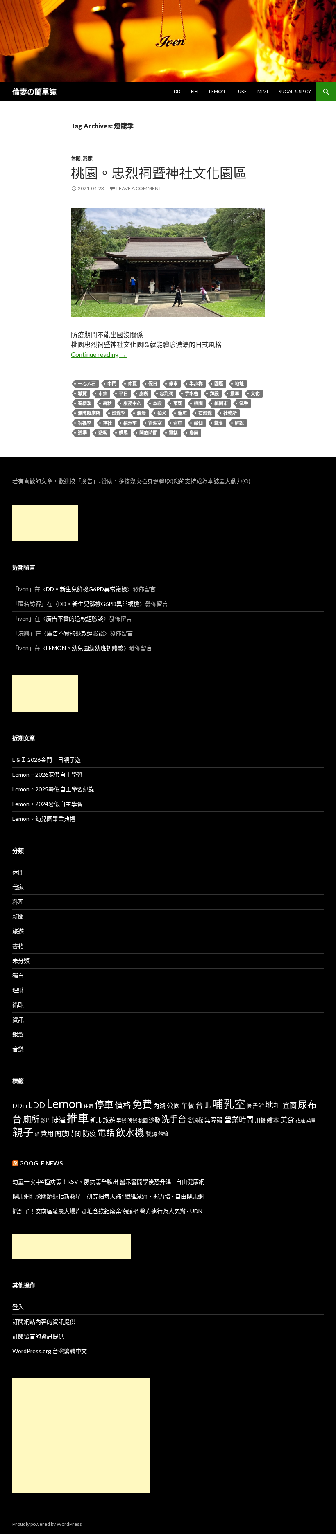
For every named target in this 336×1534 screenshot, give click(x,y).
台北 (203, 1105)
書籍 (18, 945)
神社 (107, 423)
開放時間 (148, 432)
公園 (173, 1105)
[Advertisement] (45, 523)
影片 (45, 1120)
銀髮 (18, 1034)
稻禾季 (130, 423)
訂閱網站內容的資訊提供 (43, 1321)
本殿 (157, 403)
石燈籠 (205, 413)
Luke (241, 91)
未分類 (21, 960)
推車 (234, 393)
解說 (239, 423)
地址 (239, 383)
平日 (123, 393)
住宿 (88, 1106)
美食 (287, 1119)
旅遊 (18, 931)
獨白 (18, 975)
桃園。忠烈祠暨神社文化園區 (159, 172)
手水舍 (191, 393)
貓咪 (18, 1004)
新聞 (18, 916)
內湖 (159, 1105)
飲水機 (130, 1132)
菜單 (311, 1120)
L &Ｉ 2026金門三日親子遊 (46, 759)
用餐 (260, 1120)
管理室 (155, 423)
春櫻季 (84, 403)
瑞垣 (182, 413)
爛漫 (141, 413)
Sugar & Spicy (295, 91)
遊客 (102, 432)
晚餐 (132, 1120)
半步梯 (196, 383)
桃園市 (221, 403)
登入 (18, 1306)
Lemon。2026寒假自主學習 (47, 774)
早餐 (121, 1120)
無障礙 (213, 1120)
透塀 (82, 432)
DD (177, 91)
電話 (173, 432)
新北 (96, 1120)
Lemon (217, 91)
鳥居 (193, 432)
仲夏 (132, 383)
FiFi (194, 91)
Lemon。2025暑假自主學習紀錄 (53, 789)
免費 (142, 1104)
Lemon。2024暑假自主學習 (47, 803)
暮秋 (107, 403)
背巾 (177, 423)
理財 (18, 990)
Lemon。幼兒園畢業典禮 (43, 818)
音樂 (18, 1048)
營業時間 (239, 1119)
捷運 (59, 1119)
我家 (88, 158)
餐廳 (151, 1133)
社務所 (230, 413)
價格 (123, 1105)
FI (25, 1106)
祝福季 (84, 423)
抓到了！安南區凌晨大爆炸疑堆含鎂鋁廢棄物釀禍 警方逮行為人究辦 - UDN (107, 1210)
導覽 (82, 393)
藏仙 (198, 423)
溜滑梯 (195, 1120)
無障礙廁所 (89, 413)
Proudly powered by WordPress (47, 1524)
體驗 (163, 1134)
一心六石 (87, 383)
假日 (152, 383)
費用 (47, 1133)
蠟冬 (218, 423)
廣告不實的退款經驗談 (74, 618)
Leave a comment (138, 188)
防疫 (89, 1133)
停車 (173, 383)
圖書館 (255, 1105)
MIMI (262, 91)
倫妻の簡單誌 (34, 91)
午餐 (187, 1105)
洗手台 (173, 1119)
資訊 (18, 1019)
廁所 (143, 393)
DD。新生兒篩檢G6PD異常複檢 (86, 589)
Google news (41, 1163)
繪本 (273, 1120)
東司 (177, 403)
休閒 (76, 158)
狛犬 (161, 413)
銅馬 (123, 432)
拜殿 (214, 393)
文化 (255, 393)
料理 (18, 901)
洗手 (243, 403)
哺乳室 (228, 1104)
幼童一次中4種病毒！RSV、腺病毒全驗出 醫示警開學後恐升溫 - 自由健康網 (108, 1181)
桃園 (198, 403)
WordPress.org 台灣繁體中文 (49, 1350)
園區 (218, 383)
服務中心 (132, 403)
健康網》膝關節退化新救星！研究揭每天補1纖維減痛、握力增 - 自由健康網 (108, 1196)
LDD (36, 1105)
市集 (102, 393)
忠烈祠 (166, 393)
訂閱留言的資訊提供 (38, 1336)
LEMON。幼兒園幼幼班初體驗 (84, 647)
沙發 (154, 1120)
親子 (23, 1132)
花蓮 (300, 1120)
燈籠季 (118, 413)
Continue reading (99, 354)
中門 (111, 383)
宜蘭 (290, 1105)
